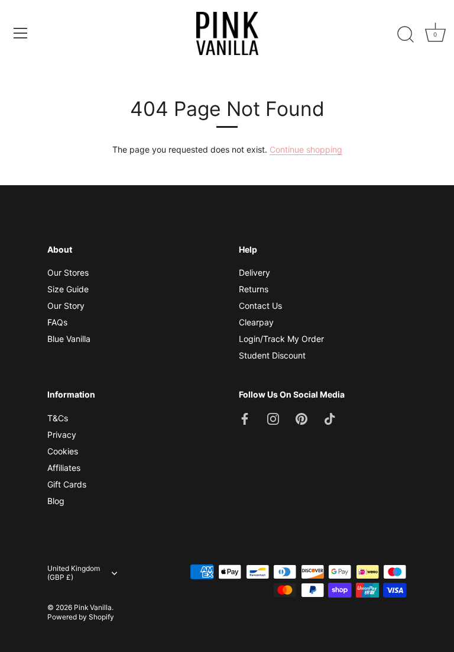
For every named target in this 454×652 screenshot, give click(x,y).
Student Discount (272, 355)
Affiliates (63, 468)
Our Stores (68, 272)
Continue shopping (306, 149)
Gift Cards (66, 484)
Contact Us (260, 306)
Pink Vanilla (93, 607)
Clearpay (256, 322)
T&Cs (57, 418)
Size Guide (68, 289)
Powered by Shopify (80, 616)
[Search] (406, 35)
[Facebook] (245, 418)
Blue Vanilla (68, 339)
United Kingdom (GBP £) (73, 573)
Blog (55, 501)
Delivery (254, 272)
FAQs (57, 322)
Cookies (62, 451)
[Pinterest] (301, 418)
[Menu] (21, 33)
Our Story (66, 306)
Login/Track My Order (281, 339)
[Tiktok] (330, 418)
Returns (253, 289)
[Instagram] (273, 418)
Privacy (61, 435)
